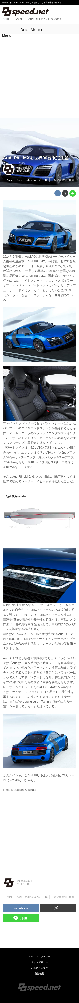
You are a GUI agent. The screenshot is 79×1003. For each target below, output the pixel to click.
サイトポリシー (39, 962)
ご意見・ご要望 (39, 967)
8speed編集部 (24, 167)
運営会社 (39, 973)
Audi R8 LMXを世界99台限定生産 (36, 157)
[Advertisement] (39, 76)
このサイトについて (39, 957)
